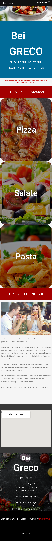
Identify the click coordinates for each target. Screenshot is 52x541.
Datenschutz (26, 533)
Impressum (26, 530)
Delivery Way (45, 519)
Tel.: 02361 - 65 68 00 (26, 490)
